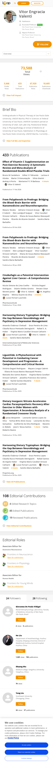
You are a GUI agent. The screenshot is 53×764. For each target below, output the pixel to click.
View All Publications (15, 482)
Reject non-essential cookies (26, 752)
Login (23, 3)
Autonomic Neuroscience (12, 550)
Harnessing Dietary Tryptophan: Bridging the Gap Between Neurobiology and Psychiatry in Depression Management (26, 318)
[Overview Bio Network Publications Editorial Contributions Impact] (26, 54)
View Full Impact (13, 95)
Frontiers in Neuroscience (20, 554)
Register (37, 3)
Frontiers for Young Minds (20, 583)
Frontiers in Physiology (18, 563)
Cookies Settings (26, 758)
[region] (26, 741)
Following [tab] (40, 598)
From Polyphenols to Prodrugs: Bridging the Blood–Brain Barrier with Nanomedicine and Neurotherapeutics (25, 202)
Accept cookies (26, 745)
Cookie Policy (13, 738)
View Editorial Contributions (19, 526)
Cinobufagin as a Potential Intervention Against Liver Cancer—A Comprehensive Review (26, 278)
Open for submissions (15, 557)
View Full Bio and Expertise (18, 141)
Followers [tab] (13, 598)
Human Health (8, 578)
